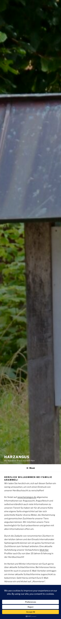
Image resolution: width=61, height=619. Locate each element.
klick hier (44, 550)
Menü (32, 468)
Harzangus (17, 457)
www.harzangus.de (26, 497)
